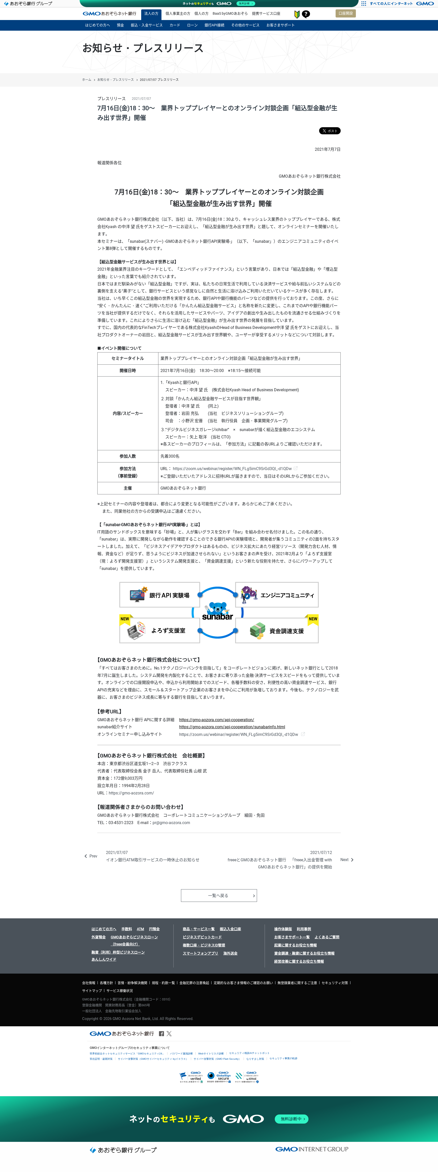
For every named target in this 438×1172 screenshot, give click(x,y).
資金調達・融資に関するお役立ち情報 (304, 953)
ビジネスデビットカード (202, 937)
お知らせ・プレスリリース (115, 80)
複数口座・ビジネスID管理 (204, 945)
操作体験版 (283, 929)
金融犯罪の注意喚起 (194, 983)
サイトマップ (92, 991)
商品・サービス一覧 (199, 929)
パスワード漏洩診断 (181, 1053)
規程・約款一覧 (163, 983)
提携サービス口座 (266, 13)
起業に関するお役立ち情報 (295, 945)
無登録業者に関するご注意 (297, 983)
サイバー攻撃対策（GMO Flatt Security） (217, 1058)
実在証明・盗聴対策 (101, 1058)
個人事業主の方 (178, 13)
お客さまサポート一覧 (292, 937)
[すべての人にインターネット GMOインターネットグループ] (402, 3)
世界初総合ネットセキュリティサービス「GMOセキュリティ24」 (127, 1053)
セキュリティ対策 (335, 983)
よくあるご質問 (327, 937)
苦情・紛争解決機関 (132, 983)
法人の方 (151, 13)
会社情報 (88, 983)
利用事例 (304, 929)
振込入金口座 (230, 929)
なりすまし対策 (255, 1058)
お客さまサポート (306, 14)
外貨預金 (99, 937)
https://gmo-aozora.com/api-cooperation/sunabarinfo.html (232, 726)
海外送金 (230, 953)
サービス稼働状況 (119, 991)
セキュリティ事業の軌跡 (283, 1058)
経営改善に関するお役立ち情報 (299, 961)
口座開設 (346, 13)
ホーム (86, 80)
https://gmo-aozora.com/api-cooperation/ (216, 719)
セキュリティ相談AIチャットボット (249, 1053)
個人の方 (201, 13)
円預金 (154, 929)
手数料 (126, 929)
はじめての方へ (104, 929)
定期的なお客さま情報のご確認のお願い (243, 983)
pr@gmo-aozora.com (171, 822)
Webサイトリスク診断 (211, 1053)
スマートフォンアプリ (200, 953)
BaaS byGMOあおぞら (230, 13)
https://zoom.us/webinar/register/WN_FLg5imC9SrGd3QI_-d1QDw (232, 468)
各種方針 (106, 983)
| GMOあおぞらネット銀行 (109, 13)
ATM (140, 929)
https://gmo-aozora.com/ (131, 793)
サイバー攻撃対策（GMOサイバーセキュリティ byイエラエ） (153, 1058)
